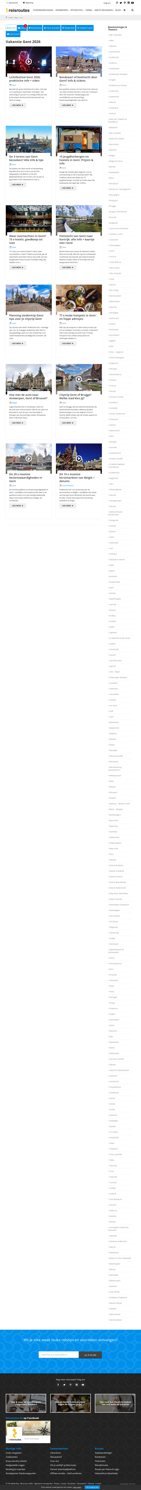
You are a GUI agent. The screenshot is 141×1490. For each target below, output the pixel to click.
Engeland (113, 363)
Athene (112, 102)
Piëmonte (113, 980)
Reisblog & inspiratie (15, 1469)
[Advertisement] (54, 549)
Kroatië (112, 621)
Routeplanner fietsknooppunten (21, 1473)
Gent (14, 85)
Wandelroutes (101, 1465)
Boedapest (114, 172)
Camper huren (86, 28)
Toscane (113, 1165)
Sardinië (113, 1075)
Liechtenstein (115, 660)
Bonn (111, 178)
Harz (111, 483)
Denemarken (115, 295)
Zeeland (113, 1286)
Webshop (29, 3)
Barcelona (114, 144)
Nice (111, 854)
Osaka (112, 938)
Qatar (112, 1025)
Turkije (112, 1188)
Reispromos (36, 28)
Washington (114, 1263)
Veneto (112, 1221)
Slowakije (113, 1120)
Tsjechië (113, 1177)
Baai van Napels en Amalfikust (117, 120)
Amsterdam (114, 51)
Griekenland (115, 453)
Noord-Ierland (115, 876)
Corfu (111, 251)
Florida (112, 391)
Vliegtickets (69, 28)
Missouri (113, 792)
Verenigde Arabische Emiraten (118, 1228)
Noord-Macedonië (117, 882)
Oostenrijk (114, 932)
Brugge (112, 206)
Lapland (113, 632)
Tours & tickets (53, 28)
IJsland (112, 531)
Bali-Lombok (115, 133)
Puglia (112, 1014)
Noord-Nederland (117, 887)
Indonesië (113, 542)
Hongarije (113, 520)
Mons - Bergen (116, 809)
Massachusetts (116, 756)
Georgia (112, 441)
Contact (98, 1483)
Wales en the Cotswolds (120, 1258)
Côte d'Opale (115, 273)
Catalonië (113, 239)
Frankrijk (113, 408)
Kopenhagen (115, 598)
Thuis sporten (115, 1154)
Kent (111, 587)
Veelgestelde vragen (15, 1465)
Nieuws (112, 859)
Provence (113, 1008)
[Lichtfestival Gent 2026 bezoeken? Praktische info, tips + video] (29, 61)
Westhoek (113, 1275)
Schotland (114, 1092)
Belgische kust (116, 161)
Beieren (112, 150)
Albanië (112, 46)
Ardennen (114, 91)
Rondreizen (61, 10)
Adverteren (13, 3)
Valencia (113, 1210)
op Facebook (22, 1418)
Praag (112, 1003)
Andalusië (114, 57)
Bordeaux (113, 183)
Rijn (111, 1036)
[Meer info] (124, 11)
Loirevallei (114, 694)
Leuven (112, 655)
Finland (112, 380)
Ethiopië (113, 368)
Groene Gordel (116, 458)
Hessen (112, 506)
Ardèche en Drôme (118, 85)
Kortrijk (112, 604)
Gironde (113, 447)
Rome (112, 1047)
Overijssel (113, 944)
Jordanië (113, 576)
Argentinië (114, 96)
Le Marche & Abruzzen (119, 638)
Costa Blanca (115, 262)
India (111, 537)
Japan (112, 570)
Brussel (112, 217)
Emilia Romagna (116, 357)
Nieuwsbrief (56, 1456)
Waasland (113, 1252)
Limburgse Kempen (118, 677)
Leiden (112, 643)
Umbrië (112, 1193)
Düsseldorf (114, 335)
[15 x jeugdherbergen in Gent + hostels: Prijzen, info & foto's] (79, 141)
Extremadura (115, 374)
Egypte (112, 340)
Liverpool (113, 688)
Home (11, 18)
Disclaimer (71, 1483)
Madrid (112, 739)
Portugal (113, 997)
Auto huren (14, 34)
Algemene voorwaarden (43, 1483)
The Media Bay (13, 1483)
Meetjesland (115, 775)
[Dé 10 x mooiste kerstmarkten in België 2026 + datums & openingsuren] (79, 458)
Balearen (113, 127)
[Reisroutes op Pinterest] (124, 3)
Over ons (54, 1461)
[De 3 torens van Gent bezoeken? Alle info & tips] (29, 141)
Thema (88, 10)
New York (113, 848)
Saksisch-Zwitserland (119, 1070)
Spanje (112, 1126)
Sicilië (112, 1109)
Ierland (112, 526)
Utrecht (112, 1205)
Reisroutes (17, 10)
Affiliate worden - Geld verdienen (66, 1473)
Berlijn (112, 166)
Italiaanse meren (117, 559)
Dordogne (113, 312)
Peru (111, 969)
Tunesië (113, 1182)
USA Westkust (115, 1199)
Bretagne (113, 200)
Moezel (112, 798)
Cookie (63, 1483)
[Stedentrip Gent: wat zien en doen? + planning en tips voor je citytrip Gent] (29, 300)
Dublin (112, 324)
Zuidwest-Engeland (118, 1297)
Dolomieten (114, 301)
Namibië (113, 831)
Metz (111, 781)
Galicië (112, 425)
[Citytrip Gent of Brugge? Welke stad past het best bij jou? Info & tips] (79, 379)
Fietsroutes (76, 10)
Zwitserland (114, 1314)
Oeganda (113, 927)
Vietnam (113, 1235)
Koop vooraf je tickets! (16, 1461)
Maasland (113, 722)
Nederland (114, 837)
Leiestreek (114, 649)
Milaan (112, 786)
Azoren (112, 113)
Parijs (111, 958)
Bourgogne (114, 194)
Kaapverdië (114, 582)
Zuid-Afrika (114, 1292)
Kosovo (112, 610)
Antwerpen (114, 68)
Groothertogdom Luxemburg (116, 465)
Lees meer (16, 105)
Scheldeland (115, 1087)
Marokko (113, 750)
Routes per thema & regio (107, 1469)
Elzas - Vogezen (116, 352)
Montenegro (115, 815)
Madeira (113, 733)
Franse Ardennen (117, 413)
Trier (111, 1171)
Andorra (113, 63)
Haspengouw (115, 489)
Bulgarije (113, 223)
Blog (117, 10)
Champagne (114, 245)
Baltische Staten (116, 138)
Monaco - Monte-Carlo (119, 803)
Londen (112, 700)
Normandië (114, 916)
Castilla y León (116, 234)
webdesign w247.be (127, 1484)
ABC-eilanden (115, 35)
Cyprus (112, 284)
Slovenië (113, 1115)
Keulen (112, 593)
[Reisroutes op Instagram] (128, 3)
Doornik (112, 307)
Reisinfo (113, 1031)
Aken (111, 40)
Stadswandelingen (43, 10)
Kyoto (111, 627)
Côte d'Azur (114, 267)
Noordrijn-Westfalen (118, 893)
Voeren (112, 1247)
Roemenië (114, 1042)
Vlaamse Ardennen (118, 1241)
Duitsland (113, 329)
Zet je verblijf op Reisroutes (63, 1465)
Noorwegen (114, 910)
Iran (111, 548)
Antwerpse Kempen (118, 74)
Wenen (112, 1269)
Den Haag (113, 290)
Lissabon (113, 683)
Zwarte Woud (115, 1303)
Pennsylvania (115, 963)
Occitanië (113, 921)
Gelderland (114, 430)
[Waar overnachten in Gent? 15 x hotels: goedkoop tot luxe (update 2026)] (29, 220)
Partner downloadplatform (63, 1469)
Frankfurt (113, 402)
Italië (111, 565)
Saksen (112, 1064)
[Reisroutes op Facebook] (117, 3)
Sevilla (112, 1104)
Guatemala (114, 472)
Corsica (112, 256)
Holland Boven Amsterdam (115, 513)
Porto (111, 991)
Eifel (111, 346)
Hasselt (112, 495)
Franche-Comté (116, 397)
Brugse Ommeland (118, 211)
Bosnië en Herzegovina (119, 189)
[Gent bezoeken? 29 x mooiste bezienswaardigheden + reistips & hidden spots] (29, 458)
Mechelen (113, 761)
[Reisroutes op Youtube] (132, 3)
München (113, 820)
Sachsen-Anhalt (116, 1059)
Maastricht (114, 728)
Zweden (113, 1308)
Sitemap (91, 1483)
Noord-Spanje (115, 899)
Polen (111, 986)
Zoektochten (12, 1456)
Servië (112, 1098)
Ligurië (112, 666)
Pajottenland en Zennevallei (116, 951)
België (14, 402)
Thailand (113, 1148)
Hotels (23, 27)
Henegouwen (115, 500)
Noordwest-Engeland (119, 904)
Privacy (56, 1483)
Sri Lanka (113, 1132)
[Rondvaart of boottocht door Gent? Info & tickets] (79, 61)
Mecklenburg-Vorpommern (115, 768)
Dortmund (114, 318)
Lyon (111, 716)
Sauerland (114, 1081)
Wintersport (114, 1280)
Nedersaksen (115, 843)
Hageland (113, 478)
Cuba (111, 279)
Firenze (112, 385)
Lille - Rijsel (114, 671)
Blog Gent (11, 27)
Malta (112, 744)
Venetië (112, 1216)
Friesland (113, 419)
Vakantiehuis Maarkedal (106, 1473)
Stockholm (114, 1137)
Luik (111, 711)
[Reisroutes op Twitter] (121, 3)
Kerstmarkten (68, 485)
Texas (111, 1143)
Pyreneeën (114, 1019)
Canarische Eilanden (118, 228)
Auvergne (113, 108)
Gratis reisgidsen (103, 10)
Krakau (112, 615)
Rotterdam (114, 1053)
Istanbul (113, 554)
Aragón (112, 79)
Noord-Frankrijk (116, 871)
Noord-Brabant (116, 865)
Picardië (113, 974)
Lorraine (113, 705)
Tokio (111, 1160)
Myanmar (113, 826)
